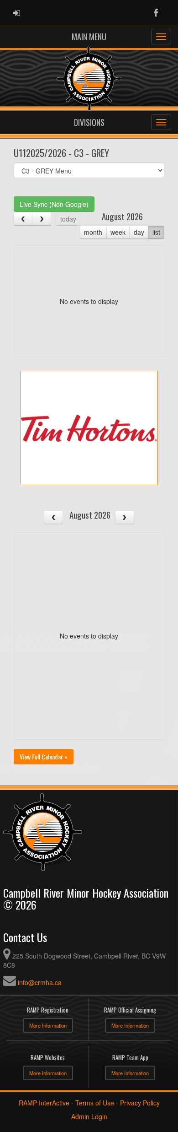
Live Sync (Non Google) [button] (54, 204)
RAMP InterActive (44, 1102)
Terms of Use (94, 1102)
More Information (48, 1025)
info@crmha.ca (40, 982)
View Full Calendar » (44, 756)
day (139, 232)
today (68, 218)
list (156, 232)
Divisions (89, 122)
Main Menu (89, 37)
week (118, 232)
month (93, 232)
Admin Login (89, 1116)
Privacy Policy (140, 1102)
